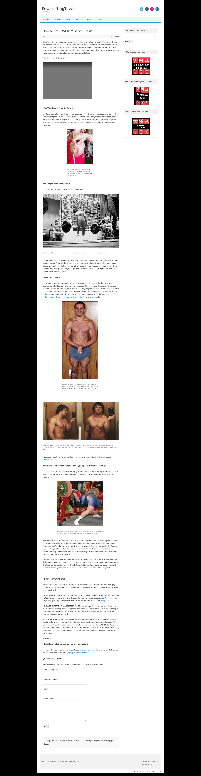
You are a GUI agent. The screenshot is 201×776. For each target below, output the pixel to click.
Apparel (89, 19)
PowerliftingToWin (59, 8)
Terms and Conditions (151, 761)
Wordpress (157, 771)
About (78, 19)
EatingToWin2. (48, 460)
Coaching (57, 19)
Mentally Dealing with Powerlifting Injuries (101, 741)
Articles (45, 19)
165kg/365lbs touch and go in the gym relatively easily (62, 297)
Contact (100, 19)
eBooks (68, 19)
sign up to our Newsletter (77, 653)
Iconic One (135, 771)
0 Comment (115, 37)
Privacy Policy (147, 765)
